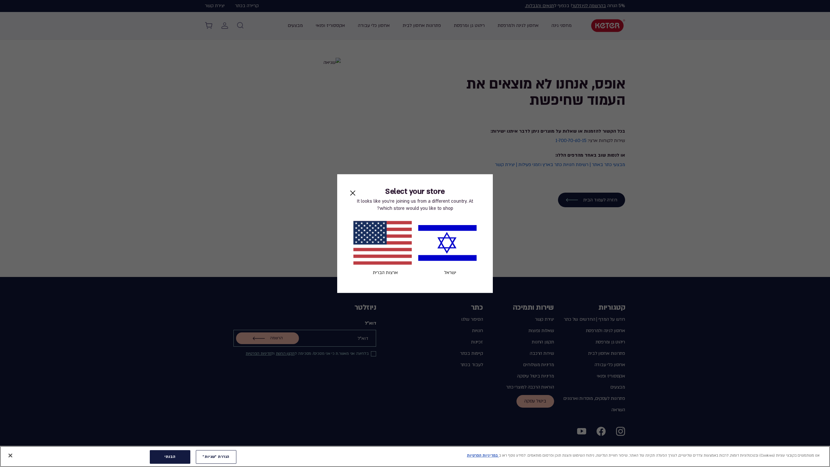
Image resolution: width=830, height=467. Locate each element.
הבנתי (170, 456)
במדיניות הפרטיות (483, 455)
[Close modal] (352, 193)
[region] (415, 456)
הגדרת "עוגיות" (216, 456)
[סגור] (10, 455)
